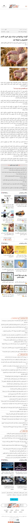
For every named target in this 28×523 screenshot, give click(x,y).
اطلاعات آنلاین (14, 6)
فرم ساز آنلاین (16, 492)
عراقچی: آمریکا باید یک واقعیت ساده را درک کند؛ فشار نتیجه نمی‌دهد (13, 359)
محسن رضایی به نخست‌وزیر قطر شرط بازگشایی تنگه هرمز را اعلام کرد (13, 324)
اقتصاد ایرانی (25, 494)
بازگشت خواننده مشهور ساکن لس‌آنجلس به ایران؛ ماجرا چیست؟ (14, 351)
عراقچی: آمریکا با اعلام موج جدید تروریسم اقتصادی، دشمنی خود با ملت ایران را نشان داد (14, 348)
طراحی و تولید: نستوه (12, 519)
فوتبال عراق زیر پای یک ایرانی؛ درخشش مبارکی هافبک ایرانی (15, 436)
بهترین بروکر (19, 494)
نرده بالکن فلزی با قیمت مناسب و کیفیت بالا (18, 451)
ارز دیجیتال (14, 494)
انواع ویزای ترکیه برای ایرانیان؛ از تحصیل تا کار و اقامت (16, 433)
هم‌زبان (11, 510)
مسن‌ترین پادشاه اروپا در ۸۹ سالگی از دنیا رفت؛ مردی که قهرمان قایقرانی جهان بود (15, 373)
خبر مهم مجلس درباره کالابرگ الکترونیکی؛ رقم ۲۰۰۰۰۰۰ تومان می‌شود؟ (13, 401)
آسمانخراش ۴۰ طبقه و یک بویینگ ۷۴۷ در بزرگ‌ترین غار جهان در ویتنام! (15, 331)
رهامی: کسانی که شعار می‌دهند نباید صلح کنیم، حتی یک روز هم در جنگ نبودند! (14, 404)
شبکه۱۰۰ (22, 510)
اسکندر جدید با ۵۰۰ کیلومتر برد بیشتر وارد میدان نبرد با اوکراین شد (14, 335)
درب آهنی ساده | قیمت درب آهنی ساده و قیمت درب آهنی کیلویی (14, 453)
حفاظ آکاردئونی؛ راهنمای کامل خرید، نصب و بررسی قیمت (15, 457)
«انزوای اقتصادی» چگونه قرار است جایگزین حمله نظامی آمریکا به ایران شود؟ (14, 188)
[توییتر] (11, 522)
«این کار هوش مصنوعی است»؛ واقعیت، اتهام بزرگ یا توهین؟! (15, 396)
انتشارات (15, 512)
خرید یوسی (4, 492)
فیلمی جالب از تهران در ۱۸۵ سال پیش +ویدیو (18, 399)
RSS (6, 512)
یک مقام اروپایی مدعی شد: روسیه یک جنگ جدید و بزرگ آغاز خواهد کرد (14, 344)
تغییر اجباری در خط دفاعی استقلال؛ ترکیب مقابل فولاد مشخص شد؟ (14, 381)
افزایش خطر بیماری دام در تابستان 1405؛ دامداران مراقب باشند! (14, 448)
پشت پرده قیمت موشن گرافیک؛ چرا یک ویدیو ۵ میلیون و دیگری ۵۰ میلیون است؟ (14, 445)
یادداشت (20, 512)
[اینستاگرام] (13, 522)
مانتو (26, 492)
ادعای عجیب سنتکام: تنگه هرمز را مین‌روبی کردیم (17, 394)
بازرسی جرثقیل (21, 492)
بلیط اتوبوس (9, 494)
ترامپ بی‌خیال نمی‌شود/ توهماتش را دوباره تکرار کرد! (16, 384)
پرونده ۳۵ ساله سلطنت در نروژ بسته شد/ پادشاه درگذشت (15, 357)
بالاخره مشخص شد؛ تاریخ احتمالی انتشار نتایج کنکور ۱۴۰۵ (15, 376)
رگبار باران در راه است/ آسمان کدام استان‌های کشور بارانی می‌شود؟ (14, 386)
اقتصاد (20, 29)
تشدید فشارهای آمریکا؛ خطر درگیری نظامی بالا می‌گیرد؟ (16, 337)
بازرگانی (23, 431)
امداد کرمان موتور (10, 492)
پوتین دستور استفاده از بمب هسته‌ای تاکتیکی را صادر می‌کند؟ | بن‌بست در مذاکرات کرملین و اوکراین (15, 340)
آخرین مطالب (22, 354)
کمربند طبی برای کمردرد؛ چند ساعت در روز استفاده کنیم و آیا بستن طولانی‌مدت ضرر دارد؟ (14, 438)
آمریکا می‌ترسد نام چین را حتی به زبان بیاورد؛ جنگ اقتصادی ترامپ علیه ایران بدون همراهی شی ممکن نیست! (15, 169)
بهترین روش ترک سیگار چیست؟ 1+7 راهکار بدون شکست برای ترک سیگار (14, 442)
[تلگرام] (9, 522)
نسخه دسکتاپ (14, 499)
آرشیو (11, 512)
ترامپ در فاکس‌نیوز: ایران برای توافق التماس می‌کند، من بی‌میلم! (14, 391)
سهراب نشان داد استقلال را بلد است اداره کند (18, 411)
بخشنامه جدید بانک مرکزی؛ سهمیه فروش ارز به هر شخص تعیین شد (13, 370)
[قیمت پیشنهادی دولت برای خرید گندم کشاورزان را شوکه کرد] (14, 56)
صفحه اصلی (25, 29)
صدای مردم (6, 510)
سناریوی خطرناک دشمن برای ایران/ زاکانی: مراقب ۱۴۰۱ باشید (15, 379)
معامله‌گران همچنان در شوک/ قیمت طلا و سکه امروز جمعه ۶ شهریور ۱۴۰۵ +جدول (14, 423)
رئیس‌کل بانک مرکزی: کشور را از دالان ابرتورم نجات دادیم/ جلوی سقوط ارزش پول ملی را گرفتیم (14, 408)
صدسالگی (17, 510)
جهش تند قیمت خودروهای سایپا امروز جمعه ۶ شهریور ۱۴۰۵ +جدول (14, 416)
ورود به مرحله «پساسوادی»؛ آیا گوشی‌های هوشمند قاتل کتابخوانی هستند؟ (16, 177)
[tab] (23, 318)
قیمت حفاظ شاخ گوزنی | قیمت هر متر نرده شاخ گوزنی (16, 455)
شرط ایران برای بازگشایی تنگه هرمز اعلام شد (18, 389)
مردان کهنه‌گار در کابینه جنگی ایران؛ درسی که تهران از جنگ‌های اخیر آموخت (15, 184)
